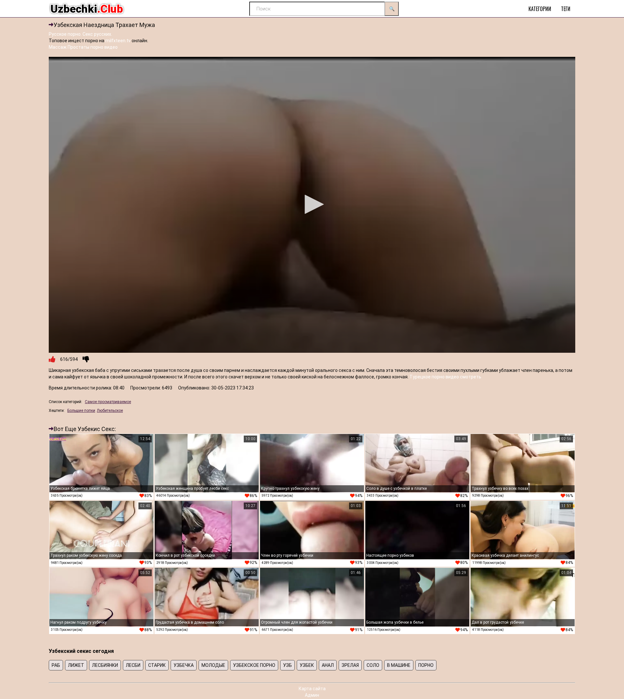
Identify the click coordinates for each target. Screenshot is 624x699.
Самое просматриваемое (108, 402)
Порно (426, 665)
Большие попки (81, 410)
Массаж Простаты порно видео (83, 47)
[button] (312, 204)
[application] (312, 205)
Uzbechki (86, 8)
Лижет (76, 665)
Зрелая (350, 665)
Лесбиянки (105, 665)
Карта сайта (312, 688)
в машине (398, 665)
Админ (312, 695)
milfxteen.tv (118, 40)
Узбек (307, 665)
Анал (328, 665)
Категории (539, 9)
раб (56, 665)
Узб (287, 665)
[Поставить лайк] (52, 359)
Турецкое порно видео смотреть (445, 376)
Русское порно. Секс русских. (80, 34)
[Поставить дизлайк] (86, 359)
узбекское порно (254, 665)
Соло (373, 665)
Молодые (213, 665)
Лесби (133, 665)
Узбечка (184, 665)
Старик (157, 665)
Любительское (110, 410)
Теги (565, 9)
